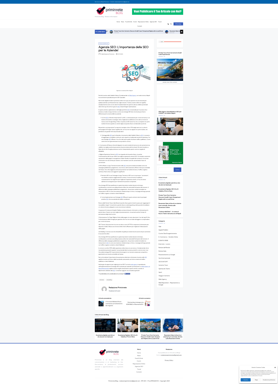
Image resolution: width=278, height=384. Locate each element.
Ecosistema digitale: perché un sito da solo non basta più (169, 184)
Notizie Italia (162, 251)
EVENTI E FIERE (163, 240)
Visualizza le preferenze (269, 380)
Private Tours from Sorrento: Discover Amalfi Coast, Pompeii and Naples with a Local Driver (169, 197)
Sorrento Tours (163, 265)
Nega (256, 380)
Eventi (139, 361)
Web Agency (132, 95)
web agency (134, 264)
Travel (139, 369)
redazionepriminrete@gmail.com (171, 355)
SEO (119, 106)
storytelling (109, 279)
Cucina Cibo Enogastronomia (168, 233)
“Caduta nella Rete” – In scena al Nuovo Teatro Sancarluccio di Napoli (170, 212)
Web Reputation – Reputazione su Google (169, 284)
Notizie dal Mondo (103, 43)
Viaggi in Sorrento (164, 276)
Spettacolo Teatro (164, 269)
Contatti (139, 372)
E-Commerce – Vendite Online (168, 237)
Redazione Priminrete (118, 287)
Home (139, 353)
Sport (160, 272)
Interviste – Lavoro (164, 244)
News (139, 355)
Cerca (177, 170)
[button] (275, 367)
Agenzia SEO (139, 366)
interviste (102, 279)
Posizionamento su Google (167, 254)
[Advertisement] (170, 95)
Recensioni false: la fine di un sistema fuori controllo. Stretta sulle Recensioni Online (156, 31)
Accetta (246, 380)
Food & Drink (139, 358)
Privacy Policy (169, 360)
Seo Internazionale (164, 258)
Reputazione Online (139, 364)
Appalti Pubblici (163, 230)
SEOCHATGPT (163, 261)
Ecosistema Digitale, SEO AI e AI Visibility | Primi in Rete (168, 190)
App (160, 226)
